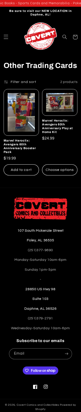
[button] (6, 37)
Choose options (60, 170)
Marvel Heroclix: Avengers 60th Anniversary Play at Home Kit (57, 126)
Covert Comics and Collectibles (38, 405)
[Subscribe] (66, 353)
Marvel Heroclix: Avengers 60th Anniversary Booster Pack (20, 146)
